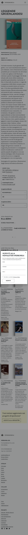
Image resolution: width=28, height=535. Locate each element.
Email (3, 272)
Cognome (4, 266)
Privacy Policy (16, 277)
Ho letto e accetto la (12, 277)
